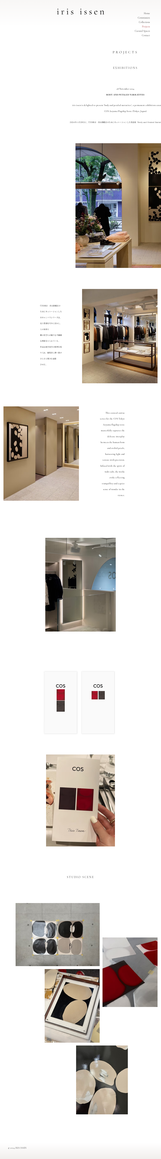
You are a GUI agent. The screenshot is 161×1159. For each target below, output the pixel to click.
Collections (144, 22)
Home (147, 13)
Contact (146, 35)
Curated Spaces (142, 31)
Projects (146, 26)
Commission (144, 17)
